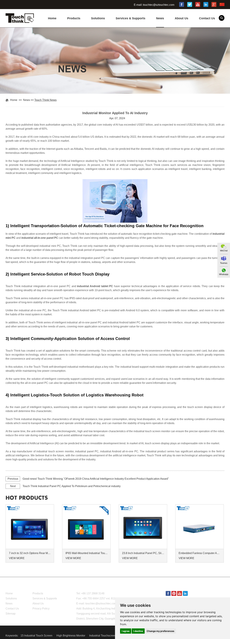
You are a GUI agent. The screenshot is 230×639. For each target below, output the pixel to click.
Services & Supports (130, 18)
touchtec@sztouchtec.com (158, 4)
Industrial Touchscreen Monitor (107, 635)
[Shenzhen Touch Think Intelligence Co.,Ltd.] (20, 21)
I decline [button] (138, 631)
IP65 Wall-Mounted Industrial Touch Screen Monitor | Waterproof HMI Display (86, 553)
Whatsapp (223, 274)
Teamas (223, 263)
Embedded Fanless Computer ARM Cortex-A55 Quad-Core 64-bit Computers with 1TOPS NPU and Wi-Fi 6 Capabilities (200, 553)
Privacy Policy (41, 608)
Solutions (98, 18)
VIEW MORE (17, 558)
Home (52, 18)
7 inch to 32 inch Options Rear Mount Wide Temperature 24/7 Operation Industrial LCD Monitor (30, 553)
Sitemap (10, 613)
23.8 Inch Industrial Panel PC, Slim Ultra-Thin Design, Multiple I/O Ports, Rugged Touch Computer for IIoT (143, 553)
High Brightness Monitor (71, 635)
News (160, 18)
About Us (181, 18)
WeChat (223, 250)
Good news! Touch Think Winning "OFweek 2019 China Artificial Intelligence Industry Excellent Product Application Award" (96, 478)
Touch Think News (45, 100)
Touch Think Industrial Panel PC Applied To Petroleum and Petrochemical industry (72, 486)
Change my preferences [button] (160, 631)
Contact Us (207, 18)
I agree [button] (125, 631)
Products (73, 18)
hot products (27, 497)
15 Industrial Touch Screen (37, 635)
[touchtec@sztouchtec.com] (224, 258)
